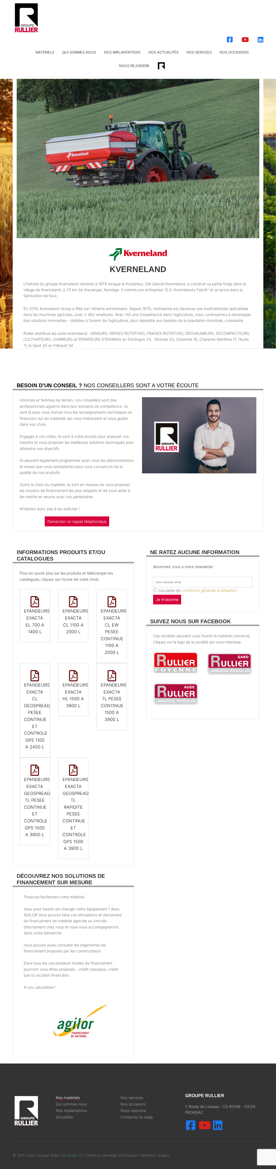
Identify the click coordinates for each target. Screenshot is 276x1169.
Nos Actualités (163, 52)
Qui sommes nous (79, 52)
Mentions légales (155, 1155)
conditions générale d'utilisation (209, 590)
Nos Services (199, 52)
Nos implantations (122, 52)
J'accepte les (197, 590)
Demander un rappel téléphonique (76, 521)
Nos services (131, 1098)
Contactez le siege (136, 1117)
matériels (45, 52)
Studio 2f (74, 1155)
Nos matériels (68, 1098)
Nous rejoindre (134, 66)
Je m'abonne (167, 599)
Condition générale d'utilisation (112, 1155)
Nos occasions (234, 52)
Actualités (64, 1117)
